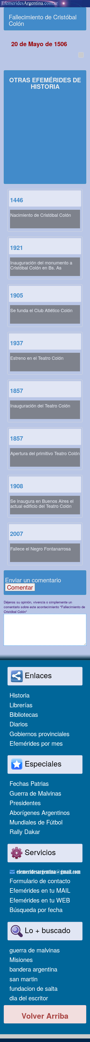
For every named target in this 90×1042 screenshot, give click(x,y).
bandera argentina (33, 968)
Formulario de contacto (40, 880)
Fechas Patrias (29, 783)
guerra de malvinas (35, 949)
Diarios (19, 723)
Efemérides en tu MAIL (40, 890)
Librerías (21, 704)
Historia (20, 694)
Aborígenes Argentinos (40, 812)
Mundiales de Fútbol (36, 821)
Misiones (21, 959)
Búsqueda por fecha (36, 909)
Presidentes (25, 802)
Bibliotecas (24, 714)
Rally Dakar (25, 831)
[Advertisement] (45, 137)
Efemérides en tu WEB (40, 899)
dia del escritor (29, 997)
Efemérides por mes (36, 743)
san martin (24, 978)
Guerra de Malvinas (35, 793)
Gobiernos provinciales (40, 733)
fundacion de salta (34, 988)
